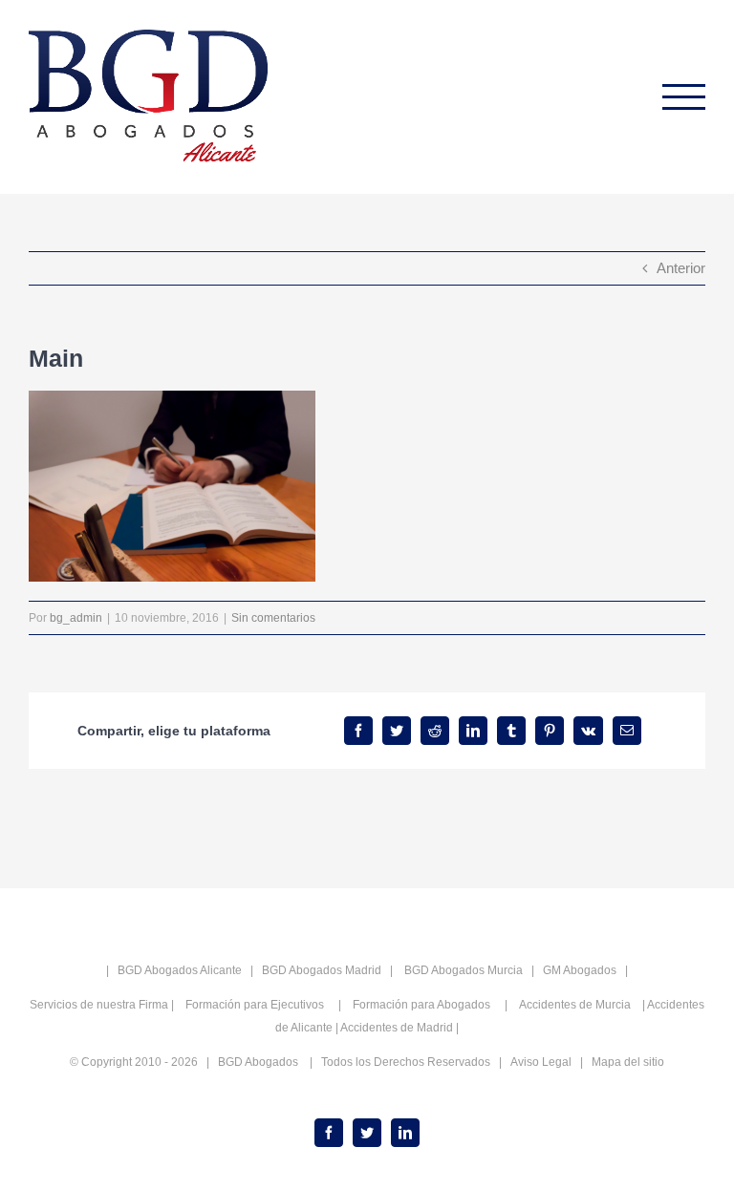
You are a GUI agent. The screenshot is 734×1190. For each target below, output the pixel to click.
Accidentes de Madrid (396, 1027)
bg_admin (76, 618)
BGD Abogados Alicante (180, 970)
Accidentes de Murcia (575, 1004)
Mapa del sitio (628, 1062)
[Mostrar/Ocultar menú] (684, 97)
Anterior (681, 268)
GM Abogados (579, 970)
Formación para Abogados (423, 1004)
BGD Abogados (258, 1062)
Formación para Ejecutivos (256, 1004)
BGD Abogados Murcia (463, 970)
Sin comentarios (273, 618)
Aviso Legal (541, 1062)
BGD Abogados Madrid (321, 970)
